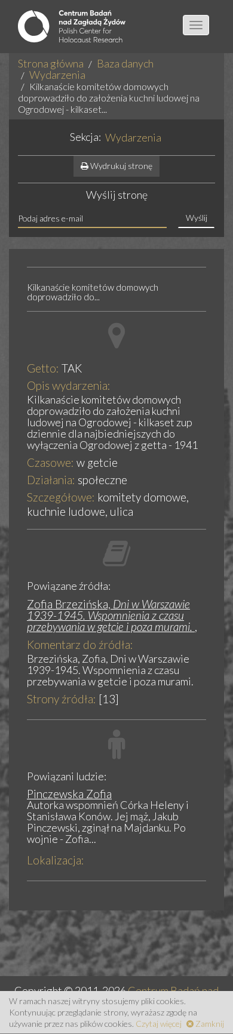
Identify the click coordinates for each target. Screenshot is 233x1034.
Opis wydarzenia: (69, 385)
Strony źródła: (61, 698)
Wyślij (196, 218)
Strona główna (51, 63)
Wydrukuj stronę (120, 166)
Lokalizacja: (55, 860)
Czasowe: (50, 462)
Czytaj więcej (159, 1023)
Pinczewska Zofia (69, 794)
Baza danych (125, 63)
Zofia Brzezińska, (109, 615)
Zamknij (209, 1023)
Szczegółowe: (61, 497)
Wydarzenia (57, 74)
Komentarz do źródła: (80, 644)
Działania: (51, 479)
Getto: (43, 368)
